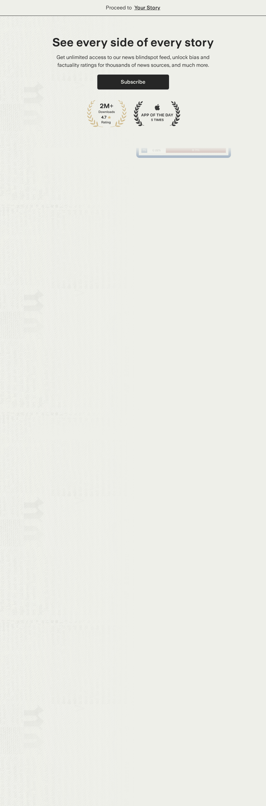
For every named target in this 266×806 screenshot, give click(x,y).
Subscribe (133, 82)
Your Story (147, 8)
